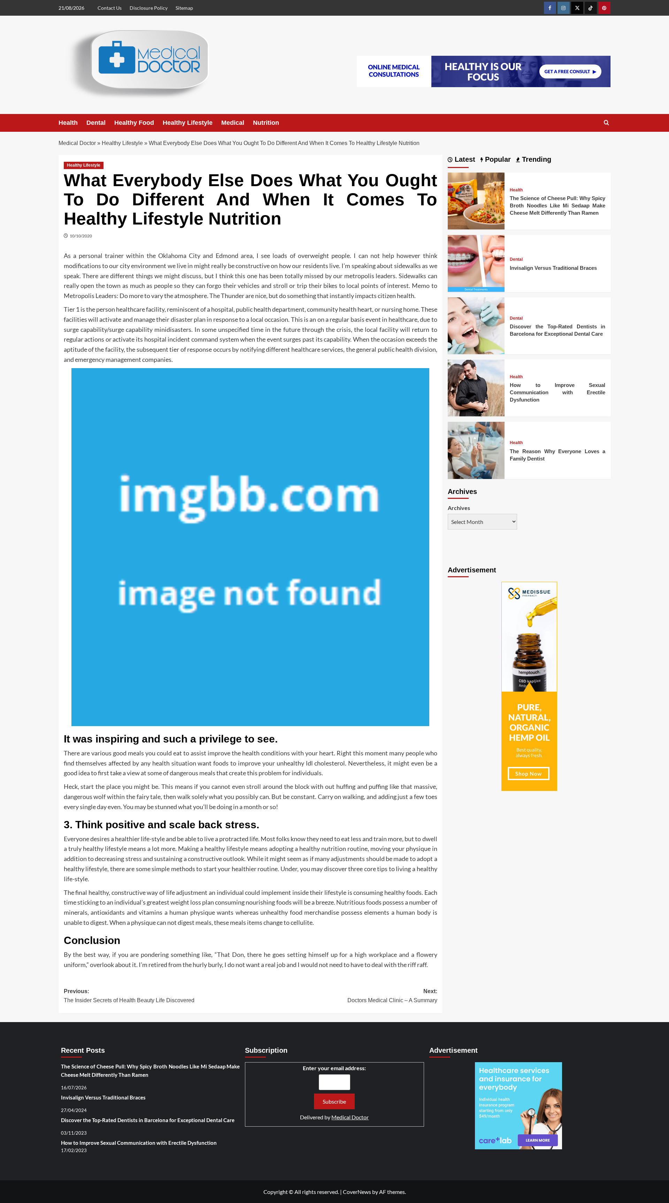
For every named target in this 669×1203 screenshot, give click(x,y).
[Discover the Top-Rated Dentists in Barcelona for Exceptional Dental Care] (476, 324)
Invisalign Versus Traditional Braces (553, 268)
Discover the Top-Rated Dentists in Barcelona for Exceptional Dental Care (147, 1120)
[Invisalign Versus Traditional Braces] (476, 262)
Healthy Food (134, 122)
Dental (96, 122)
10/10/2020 (81, 235)
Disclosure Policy (149, 8)
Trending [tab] (535, 159)
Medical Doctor (77, 143)
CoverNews (357, 1191)
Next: (392, 995)
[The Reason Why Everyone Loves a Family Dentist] (476, 449)
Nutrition (266, 122)
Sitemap (184, 8)
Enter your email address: (334, 1068)
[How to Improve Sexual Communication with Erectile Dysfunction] (476, 387)
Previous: (129, 995)
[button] (606, 123)
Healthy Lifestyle (188, 122)
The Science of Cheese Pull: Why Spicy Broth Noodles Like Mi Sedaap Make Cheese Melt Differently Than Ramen (557, 205)
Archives (459, 507)
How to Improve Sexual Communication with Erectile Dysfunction (557, 392)
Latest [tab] (464, 159)
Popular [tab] (497, 159)
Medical (232, 122)
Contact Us (110, 8)
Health (68, 122)
